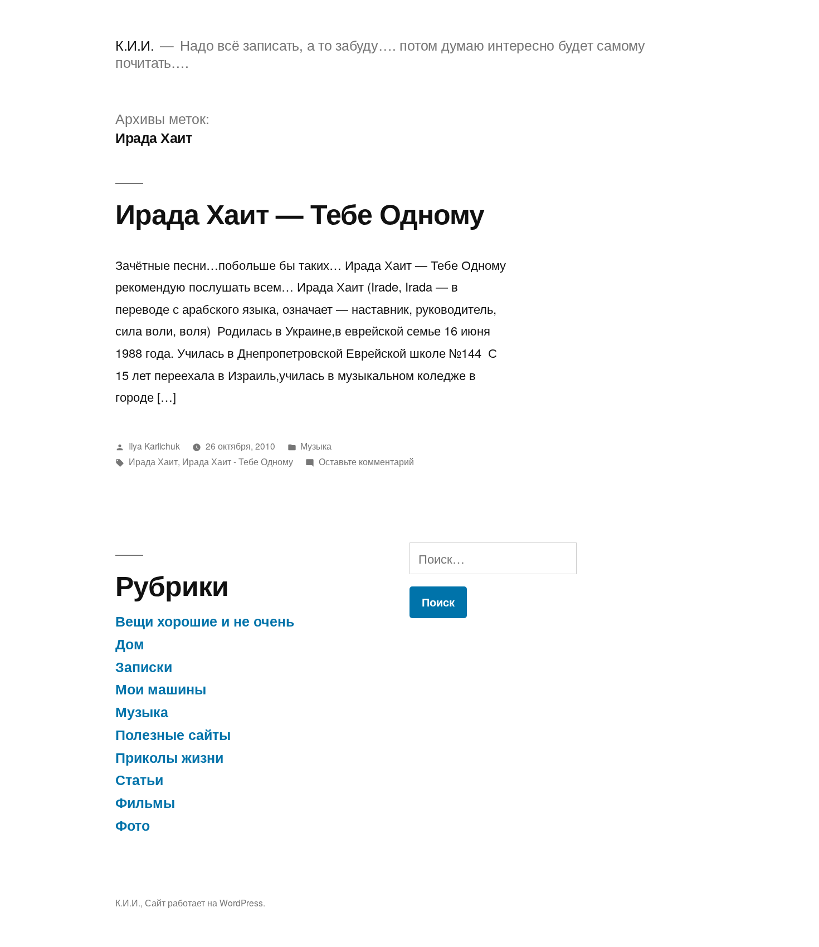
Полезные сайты (173, 734)
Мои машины (160, 689)
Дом (129, 644)
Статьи (139, 780)
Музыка (316, 446)
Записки (143, 667)
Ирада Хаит (153, 461)
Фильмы (145, 802)
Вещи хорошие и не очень (204, 621)
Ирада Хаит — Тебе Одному (299, 213)
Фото (132, 825)
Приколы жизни (169, 757)
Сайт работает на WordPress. (205, 902)
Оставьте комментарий (366, 461)
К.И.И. (134, 45)
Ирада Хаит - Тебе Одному (237, 461)
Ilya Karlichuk (154, 446)
